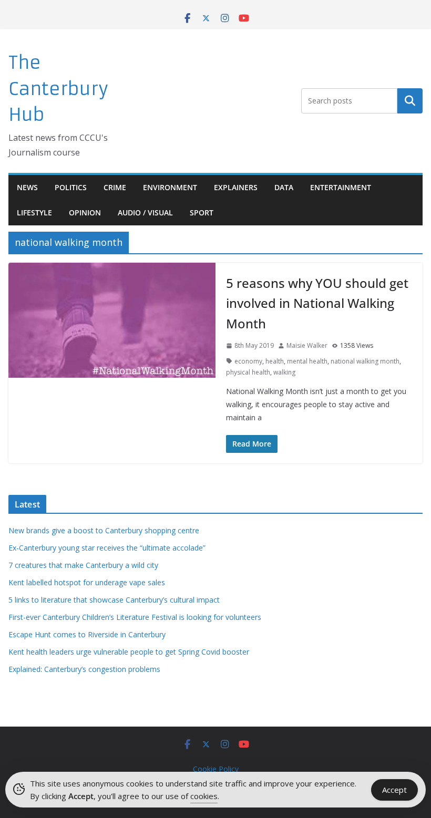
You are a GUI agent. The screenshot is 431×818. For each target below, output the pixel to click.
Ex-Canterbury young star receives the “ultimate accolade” (107, 548)
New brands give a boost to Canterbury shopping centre (103, 530)
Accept (394, 789)
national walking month (365, 361)
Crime (115, 187)
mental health (307, 361)
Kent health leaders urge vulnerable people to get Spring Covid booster (128, 652)
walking (284, 372)
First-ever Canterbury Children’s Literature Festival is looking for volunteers (134, 617)
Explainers (236, 187)
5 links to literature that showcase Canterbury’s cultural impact (114, 600)
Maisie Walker (306, 345)
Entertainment (340, 187)
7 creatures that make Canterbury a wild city (83, 565)
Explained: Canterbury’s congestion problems (84, 669)
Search (410, 101)
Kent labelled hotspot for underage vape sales (86, 582)
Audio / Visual (145, 213)
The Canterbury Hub (58, 89)
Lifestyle (34, 213)
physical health (248, 372)
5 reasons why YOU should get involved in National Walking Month (317, 303)
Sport (201, 213)
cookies (204, 796)
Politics (71, 187)
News (27, 187)
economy (248, 361)
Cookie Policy (216, 769)
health (274, 361)
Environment (170, 187)
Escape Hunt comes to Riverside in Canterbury (87, 634)
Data (283, 187)
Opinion (85, 213)
